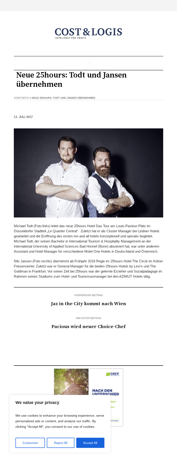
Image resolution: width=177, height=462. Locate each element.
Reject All (60, 443)
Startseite (21, 97)
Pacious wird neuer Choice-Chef (88, 327)
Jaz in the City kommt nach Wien (88, 304)
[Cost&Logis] (88, 33)
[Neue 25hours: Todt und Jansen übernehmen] (88, 172)
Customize (30, 443)
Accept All (90, 443)
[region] (60, 424)
